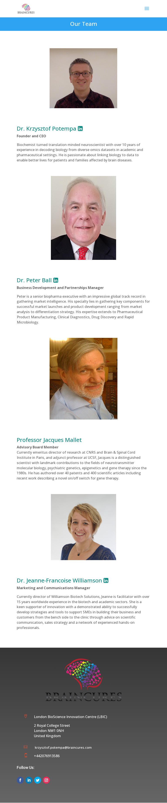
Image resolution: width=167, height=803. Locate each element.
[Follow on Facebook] (20, 780)
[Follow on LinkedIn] (28, 780)
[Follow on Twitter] (37, 780)
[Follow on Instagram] (46, 780)
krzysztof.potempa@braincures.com (63, 747)
